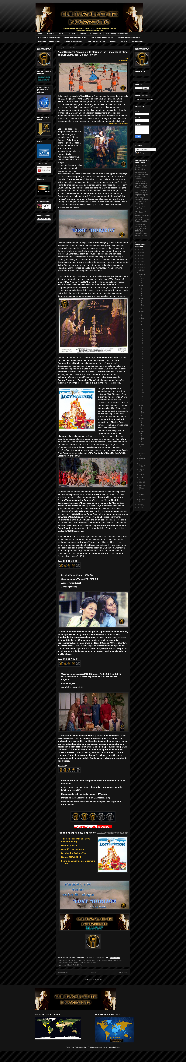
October (142, 458)
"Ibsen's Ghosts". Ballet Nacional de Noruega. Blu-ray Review (141, 184)
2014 (139, 264)
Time (88, 963)
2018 (139, 252)
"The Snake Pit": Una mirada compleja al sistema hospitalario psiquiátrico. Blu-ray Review (142, 216)
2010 (139, 507)
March (141, 488)
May (141, 482)
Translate (143, 154)
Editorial (124, 41)
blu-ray (65, 960)
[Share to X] (115, 958)
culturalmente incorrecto (90, 960)
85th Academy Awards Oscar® (102, 37)
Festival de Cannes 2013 (73, 41)
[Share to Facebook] (117, 958)
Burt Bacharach (72, 960)
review (71, 963)
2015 (139, 261)
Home (40, 33)
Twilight (93, 963)
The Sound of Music (80, 963)
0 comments (100, 957)
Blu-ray (61, 33)
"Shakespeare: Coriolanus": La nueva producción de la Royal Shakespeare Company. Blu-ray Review (141, 230)
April (141, 485)
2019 (139, 249)
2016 (139, 258)
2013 (139, 267)
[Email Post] (107, 957)
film (100, 960)
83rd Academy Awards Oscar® (49, 41)
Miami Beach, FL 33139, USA (73, 965)
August (141, 470)
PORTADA (50, 33)
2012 (139, 270)
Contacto (113, 41)
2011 (139, 505)
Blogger (117, 1047)
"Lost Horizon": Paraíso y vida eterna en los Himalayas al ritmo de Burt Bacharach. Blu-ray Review (93, 53)
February (142, 494)
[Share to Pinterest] (119, 958)
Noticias (83, 33)
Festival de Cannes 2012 (96, 41)
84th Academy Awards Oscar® (129, 37)
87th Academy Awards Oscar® (49, 37)
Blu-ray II (72, 33)
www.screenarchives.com (112, 832)
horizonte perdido (107, 960)
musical (65, 963)
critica (80, 960)
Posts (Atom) (97, 979)
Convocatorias (95, 33)
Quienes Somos (137, 41)
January (142, 499)
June (141, 477)
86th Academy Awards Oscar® (75, 37)
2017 (139, 255)
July (141, 474)
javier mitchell (117, 960)
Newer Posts (62, 972)
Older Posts (123, 972)
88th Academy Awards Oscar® (117, 33)
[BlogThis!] (113, 958)
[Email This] (111, 958)
